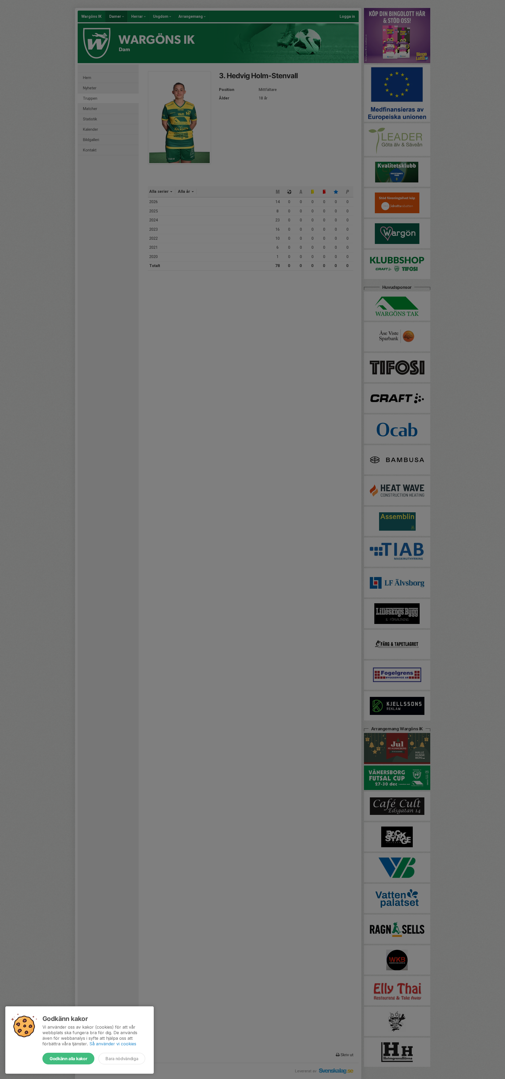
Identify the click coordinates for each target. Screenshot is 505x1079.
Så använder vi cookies (112, 1043)
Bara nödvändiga (122, 1058)
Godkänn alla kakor (68, 1058)
